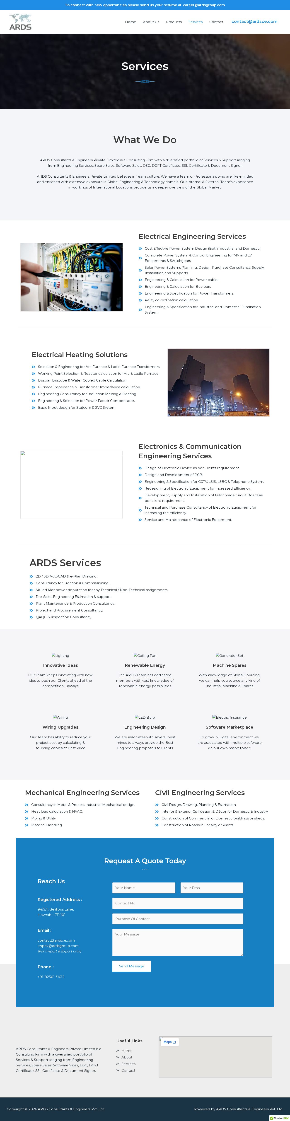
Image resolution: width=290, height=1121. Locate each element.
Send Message (131, 966)
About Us (151, 22)
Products (174, 22)
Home (130, 22)
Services (195, 22)
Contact (216, 22)
